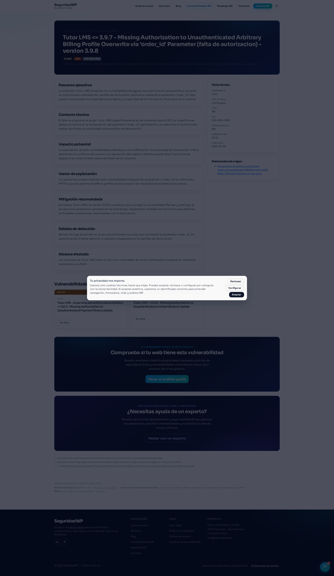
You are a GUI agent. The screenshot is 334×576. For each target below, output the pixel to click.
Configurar (234, 287)
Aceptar (236, 294)
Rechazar (235, 281)
